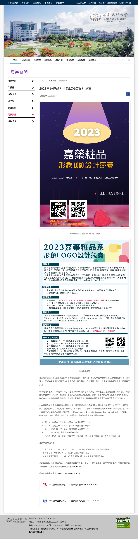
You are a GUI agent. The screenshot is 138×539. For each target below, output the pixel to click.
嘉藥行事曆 (78, 528)
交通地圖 (92, 2)
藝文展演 (12, 107)
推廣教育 (81, 60)
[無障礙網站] (123, 526)
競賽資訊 (12, 114)
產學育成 (92, 60)
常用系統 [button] (25, 2)
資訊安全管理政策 (48, 528)
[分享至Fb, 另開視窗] (128, 93)
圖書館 (47, 2)
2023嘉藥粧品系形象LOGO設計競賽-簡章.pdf (71, 484)
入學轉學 (37, 60)
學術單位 (48, 60)
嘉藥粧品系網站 (68, 466)
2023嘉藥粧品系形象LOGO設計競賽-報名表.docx (72, 500)
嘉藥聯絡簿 (112, 2)
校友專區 (80, 2)
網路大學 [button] (60, 2)
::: (8, 2)
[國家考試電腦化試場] (123, 521)
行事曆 (102, 2)
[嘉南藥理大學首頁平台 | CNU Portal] (69, 31)
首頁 (15, 60)
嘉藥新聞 (12, 80)
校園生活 (59, 60)
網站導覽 (14, 2)
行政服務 (37, 2)
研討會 (11, 100)
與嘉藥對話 (36, 532)
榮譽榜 (11, 87)
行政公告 (12, 94)
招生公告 (12, 121)
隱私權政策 (34, 528)
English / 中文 (125, 2)
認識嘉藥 (26, 60)
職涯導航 (70, 60)
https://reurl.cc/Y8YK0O (68, 473)
